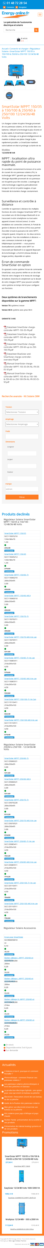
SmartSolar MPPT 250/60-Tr (16, 758)
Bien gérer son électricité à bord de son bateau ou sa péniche (21, 1108)
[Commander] (9, 550)
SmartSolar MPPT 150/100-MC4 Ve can (21, 720)
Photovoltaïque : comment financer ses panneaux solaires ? (20, 1078)
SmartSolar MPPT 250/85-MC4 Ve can (20, 862)
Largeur (10, 459)
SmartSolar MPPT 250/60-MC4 (17, 779)
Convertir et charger (19, 48)
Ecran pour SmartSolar (13, 937)
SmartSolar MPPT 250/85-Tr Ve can (19, 841)
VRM (27, 228)
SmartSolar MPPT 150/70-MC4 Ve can (20, 637)
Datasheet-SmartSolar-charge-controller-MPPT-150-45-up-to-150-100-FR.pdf (20, 337)
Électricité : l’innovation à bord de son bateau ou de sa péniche (23, 1097)
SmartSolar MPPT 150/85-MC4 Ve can (20, 678)
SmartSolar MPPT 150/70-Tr (16, 616)
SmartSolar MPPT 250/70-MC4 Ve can (20, 820)
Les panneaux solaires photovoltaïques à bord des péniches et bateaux (21, 1085)
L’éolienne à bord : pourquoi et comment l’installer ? (21, 1072)
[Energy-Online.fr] (11, 14)
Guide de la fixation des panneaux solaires (22, 1103)
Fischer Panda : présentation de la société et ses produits (23, 1121)
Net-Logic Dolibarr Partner (17, 1241)
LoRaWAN (20, 253)
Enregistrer (23, 7)
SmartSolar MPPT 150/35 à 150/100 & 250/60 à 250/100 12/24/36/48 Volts (20, 54)
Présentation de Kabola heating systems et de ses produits (22, 1127)
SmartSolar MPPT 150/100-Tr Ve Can (20, 699)
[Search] (36, 30)
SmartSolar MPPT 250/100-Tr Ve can (20, 883)
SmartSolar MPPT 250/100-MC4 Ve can (21, 903)
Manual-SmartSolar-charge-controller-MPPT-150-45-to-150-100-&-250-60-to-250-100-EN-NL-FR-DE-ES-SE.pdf (21, 377)
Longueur (10, 447)
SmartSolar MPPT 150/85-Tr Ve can (19, 658)
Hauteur (10, 472)
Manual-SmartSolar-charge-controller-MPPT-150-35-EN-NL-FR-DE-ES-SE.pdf (22, 366)
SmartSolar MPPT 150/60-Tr (16, 575)
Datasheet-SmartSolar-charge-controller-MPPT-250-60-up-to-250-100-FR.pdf (20, 347)
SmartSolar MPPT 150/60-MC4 (17, 595)
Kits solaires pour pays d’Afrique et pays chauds (21, 1114)
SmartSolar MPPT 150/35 (15, 533)
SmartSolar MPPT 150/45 (15, 554)
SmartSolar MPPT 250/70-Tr (16, 800)
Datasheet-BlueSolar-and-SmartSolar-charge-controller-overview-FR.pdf (18, 357)
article (24, 38)
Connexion (10, 7)
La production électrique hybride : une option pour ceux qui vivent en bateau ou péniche (23, 1091)
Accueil (5, 48)
